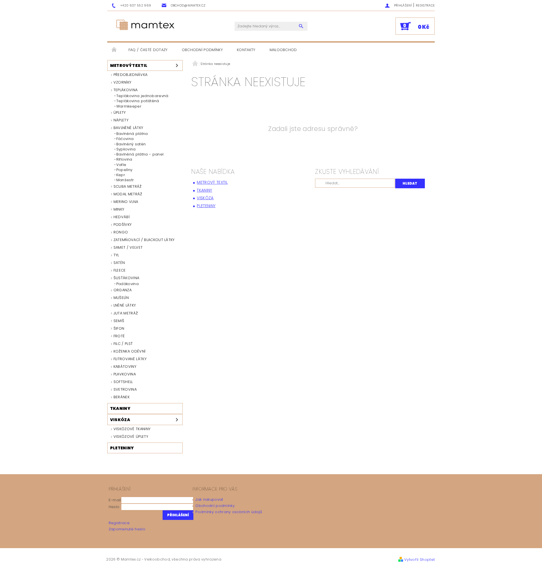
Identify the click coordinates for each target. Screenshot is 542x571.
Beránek (121, 397)
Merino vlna (125, 201)
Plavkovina (124, 374)
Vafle (121, 165)
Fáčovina (125, 139)
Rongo (120, 232)
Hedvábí (121, 217)
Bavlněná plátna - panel (139, 154)
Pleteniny (122, 448)
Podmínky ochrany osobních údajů (228, 512)
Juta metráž (125, 313)
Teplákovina (125, 90)
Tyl (116, 255)
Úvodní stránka (114, 50)
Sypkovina (126, 149)
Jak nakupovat (209, 499)
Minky (118, 209)
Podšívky (122, 224)
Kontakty (246, 49)
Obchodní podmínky (202, 49)
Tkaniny (120, 408)
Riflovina (124, 159)
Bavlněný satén (131, 144)
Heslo (114, 506)
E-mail (115, 500)
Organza (122, 290)
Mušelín (121, 297)
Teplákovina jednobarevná (142, 96)
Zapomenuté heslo (127, 529)
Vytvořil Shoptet (419, 559)
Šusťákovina (126, 278)
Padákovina (127, 284)
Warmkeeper (128, 106)
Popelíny (124, 170)
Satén (119, 262)
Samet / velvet (128, 247)
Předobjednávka (130, 74)
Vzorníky (122, 82)
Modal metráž (127, 194)
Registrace (425, 5)
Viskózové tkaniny (131, 429)
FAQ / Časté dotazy (148, 49)
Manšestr (125, 180)
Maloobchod (283, 49)
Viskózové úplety (130, 436)
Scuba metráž (127, 186)
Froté (119, 336)
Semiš (118, 320)
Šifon (118, 328)
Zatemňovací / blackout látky (144, 239)
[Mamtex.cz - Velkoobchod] (146, 25)
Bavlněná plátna (132, 134)
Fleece (119, 270)
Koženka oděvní (129, 351)
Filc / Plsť (123, 343)
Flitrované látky (130, 359)
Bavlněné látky (128, 127)
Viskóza (120, 420)
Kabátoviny (124, 366)
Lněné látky (124, 305)
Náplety (120, 120)
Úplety (119, 112)
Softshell (123, 381)
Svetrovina (125, 389)
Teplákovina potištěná (137, 101)
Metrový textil (128, 65)
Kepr (120, 175)
